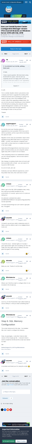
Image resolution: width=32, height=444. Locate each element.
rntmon (8, 184)
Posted (12, 61)
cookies (14, 431)
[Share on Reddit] (8, 409)
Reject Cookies (21, 441)
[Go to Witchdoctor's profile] (3, 278)
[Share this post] (30, 60)
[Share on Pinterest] (10, 409)
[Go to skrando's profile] (3, 261)
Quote (7, 116)
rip (7, 59)
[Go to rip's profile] (3, 60)
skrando (9, 260)
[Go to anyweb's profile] (3, 219)
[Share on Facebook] (5, 409)
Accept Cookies (9, 441)
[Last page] (30, 54)
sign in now (10, 384)
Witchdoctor (10, 277)
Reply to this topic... (10, 391)
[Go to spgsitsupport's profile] (3, 124)
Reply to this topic (16, 49)
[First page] (2, 54)
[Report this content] (27, 60)
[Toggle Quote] (4, 66)
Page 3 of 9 (16, 54)
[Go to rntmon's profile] (3, 185)
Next (26, 54)
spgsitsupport (11, 123)
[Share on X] (2, 409)
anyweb (5, 34)
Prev (5, 54)
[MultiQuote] (2, 117)
